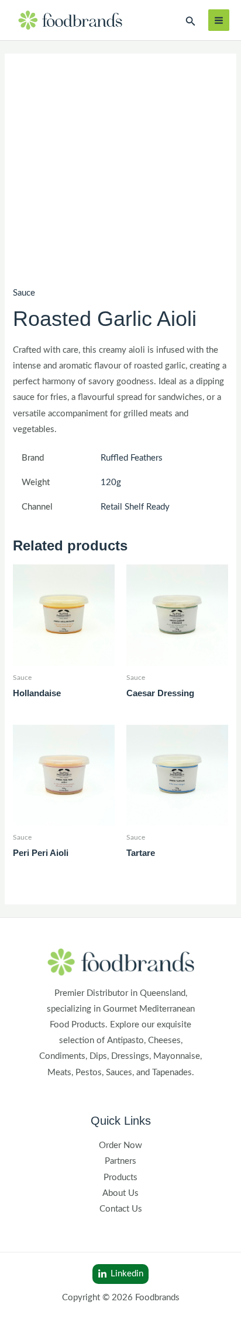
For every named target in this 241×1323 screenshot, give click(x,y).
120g (111, 482)
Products (120, 1177)
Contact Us (120, 1209)
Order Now (120, 1145)
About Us (120, 1193)
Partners (120, 1161)
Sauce (24, 293)
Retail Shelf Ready (135, 507)
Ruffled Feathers (132, 458)
